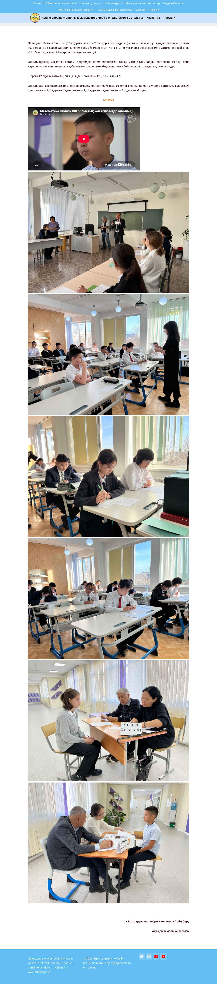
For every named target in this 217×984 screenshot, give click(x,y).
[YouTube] (156, 956)
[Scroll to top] (209, 978)
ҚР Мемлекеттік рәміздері (60, 3)
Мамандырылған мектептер (142, 3)
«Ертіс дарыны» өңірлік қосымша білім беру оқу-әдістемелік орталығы (92, 17)
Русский (154, 9)
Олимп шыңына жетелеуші (115, 9)
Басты (37, 3)
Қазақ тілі (140, 9)
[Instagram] (149, 956)
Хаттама (108, 99)
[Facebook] (142, 956)
